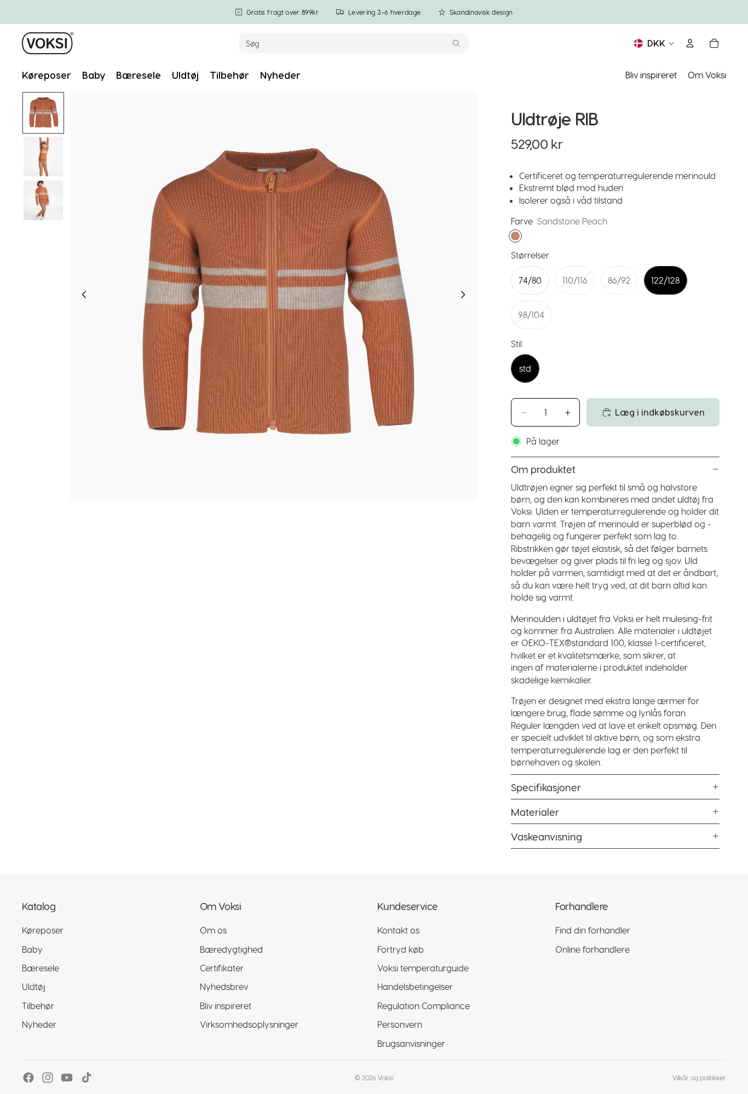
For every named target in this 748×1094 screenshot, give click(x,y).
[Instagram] (47, 1077)
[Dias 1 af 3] (43, 113)
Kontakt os (398, 930)
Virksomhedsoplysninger (249, 1025)
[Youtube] (66, 1077)
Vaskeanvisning (546, 836)
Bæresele (40, 968)
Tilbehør (38, 1005)
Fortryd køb (400, 949)
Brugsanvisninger (411, 1043)
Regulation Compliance (423, 1005)
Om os (213, 930)
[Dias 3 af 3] (43, 200)
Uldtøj (33, 987)
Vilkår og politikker (699, 1077)
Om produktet (543, 469)
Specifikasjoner (546, 787)
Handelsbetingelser (415, 987)
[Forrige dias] (81, 296)
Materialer (535, 811)
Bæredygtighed (231, 949)
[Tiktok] (86, 1077)
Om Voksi (707, 75)
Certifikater (222, 968)
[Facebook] (28, 1077)
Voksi (385, 1077)
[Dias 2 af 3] (43, 156)
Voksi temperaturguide (423, 968)
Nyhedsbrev (224, 987)
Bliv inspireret (651, 75)
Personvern (399, 1025)
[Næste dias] (466, 296)
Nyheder (39, 1025)
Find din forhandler (592, 930)
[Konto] (690, 43)
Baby (32, 949)
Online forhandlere (592, 949)
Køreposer (43, 930)
